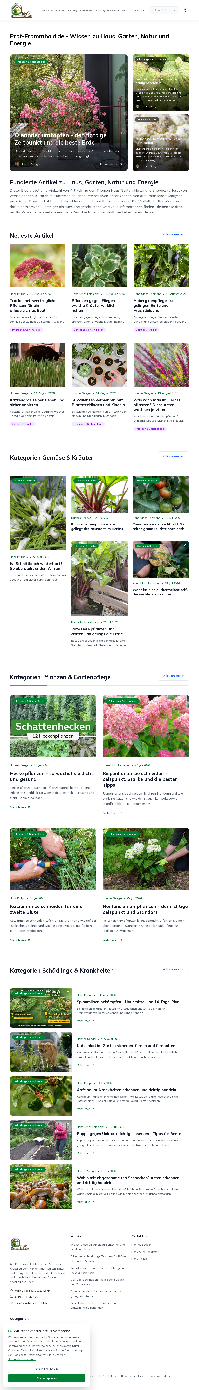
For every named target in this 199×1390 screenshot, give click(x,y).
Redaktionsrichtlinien (133, 1375)
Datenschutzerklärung (22, 1359)
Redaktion (139, 1236)
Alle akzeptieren (47, 1378)
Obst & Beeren (86, 10)
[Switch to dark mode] (185, 10)
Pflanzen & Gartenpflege (67, 10)
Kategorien (19, 1318)
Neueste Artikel (46, 10)
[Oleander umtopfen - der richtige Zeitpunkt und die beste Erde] (69, 112)
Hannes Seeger (20, 393)
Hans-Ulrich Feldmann (86, 294)
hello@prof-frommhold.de (31, 1303)
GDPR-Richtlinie (108, 1375)
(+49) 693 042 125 (26, 1297)
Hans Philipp (17, 294)
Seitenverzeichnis (160, 1375)
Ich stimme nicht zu (46, 1368)
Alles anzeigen (173, 234)
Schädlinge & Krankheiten (107, 10)
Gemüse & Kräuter (130, 10)
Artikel (77, 1236)
